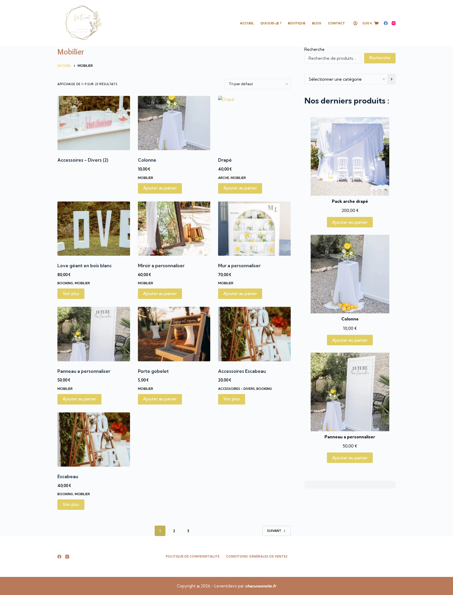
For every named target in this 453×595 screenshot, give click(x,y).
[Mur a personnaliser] (254, 228)
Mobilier (145, 178)
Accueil (247, 23)
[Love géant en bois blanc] (93, 228)
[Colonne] (174, 123)
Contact (336, 23)
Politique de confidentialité (192, 556)
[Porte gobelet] (174, 334)
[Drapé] (254, 123)
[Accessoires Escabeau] (254, 334)
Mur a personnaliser (239, 265)
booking (65, 283)
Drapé (225, 160)
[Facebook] (386, 23)
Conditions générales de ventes (257, 556)
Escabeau (67, 476)
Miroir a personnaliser (161, 265)
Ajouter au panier (350, 222)
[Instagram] (394, 23)
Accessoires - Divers (82, 160)
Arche (223, 178)
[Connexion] (355, 23)
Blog (316, 23)
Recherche (314, 49)
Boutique (296, 23)
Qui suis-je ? (270, 23)
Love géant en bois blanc (84, 265)
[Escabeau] (93, 439)
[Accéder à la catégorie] (392, 79)
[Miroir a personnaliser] (174, 228)
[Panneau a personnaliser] (93, 334)
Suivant (274, 531)
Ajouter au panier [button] (160, 187)
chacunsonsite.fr (260, 585)
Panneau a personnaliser (83, 371)
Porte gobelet (153, 371)
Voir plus (71, 293)
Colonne (147, 160)
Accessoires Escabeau (242, 371)
